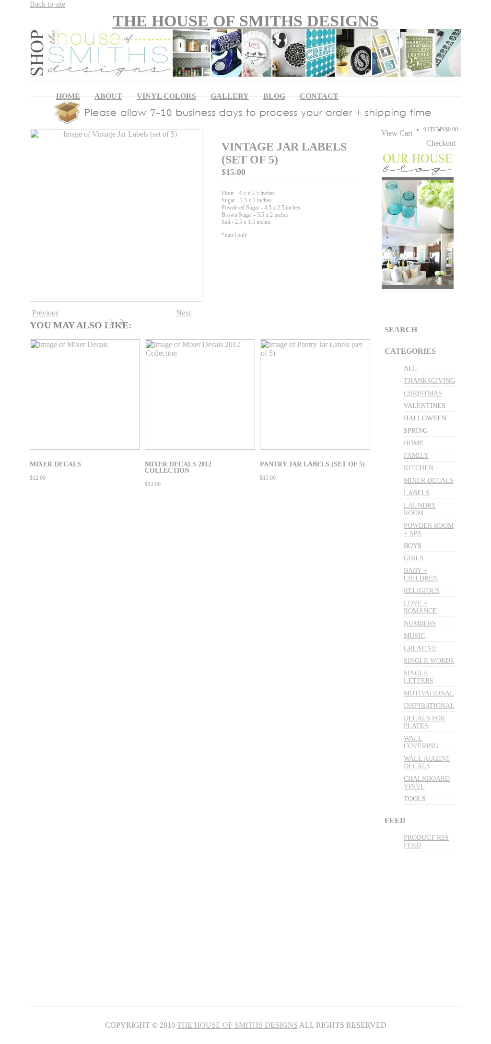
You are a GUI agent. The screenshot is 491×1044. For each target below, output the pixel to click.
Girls (413, 558)
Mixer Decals (429, 480)
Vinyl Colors (166, 96)
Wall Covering (421, 742)
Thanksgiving (429, 380)
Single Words (429, 660)
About (108, 96)
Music (414, 635)
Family (416, 455)
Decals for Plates (424, 722)
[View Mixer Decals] (86, 447)
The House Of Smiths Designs (237, 1025)
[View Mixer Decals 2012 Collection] (201, 447)
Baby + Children (421, 574)
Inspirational (429, 705)
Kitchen (418, 468)
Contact (319, 96)
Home (68, 96)
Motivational (429, 693)
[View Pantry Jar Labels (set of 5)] (316, 447)
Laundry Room (420, 509)
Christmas (423, 393)
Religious (422, 590)
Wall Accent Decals (427, 762)
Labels (417, 493)
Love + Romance (420, 607)
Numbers (420, 623)
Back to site (47, 4)
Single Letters (418, 677)
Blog (274, 96)
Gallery (229, 96)
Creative (420, 648)
